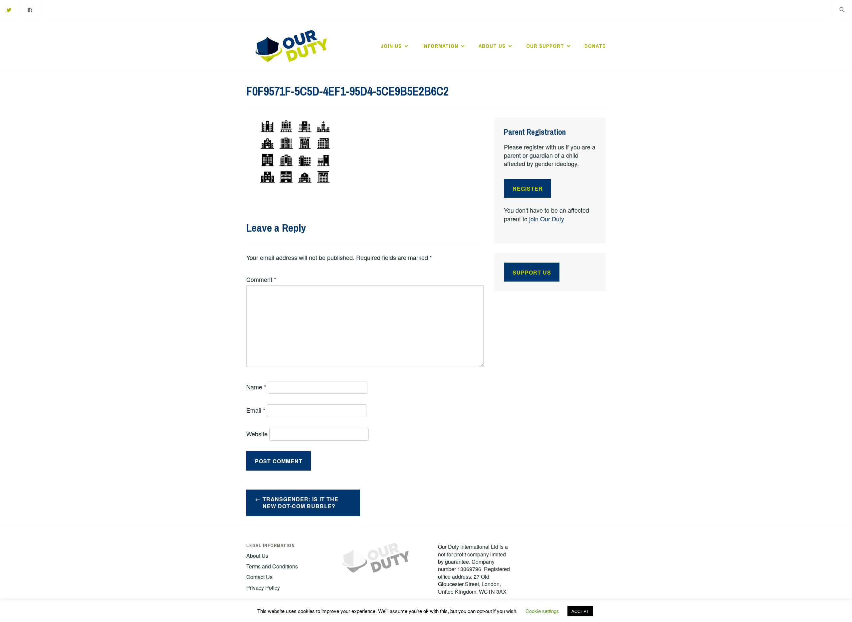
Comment (261, 279)
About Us (492, 46)
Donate (595, 46)
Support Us (532, 272)
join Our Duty (546, 218)
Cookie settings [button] (542, 610)
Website (257, 433)
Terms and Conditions (272, 566)
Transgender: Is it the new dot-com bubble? (300, 502)
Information (440, 46)
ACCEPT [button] (580, 611)
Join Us (391, 46)
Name (256, 386)
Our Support (545, 46)
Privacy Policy (263, 587)
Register (528, 188)
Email (255, 410)
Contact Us (259, 577)
